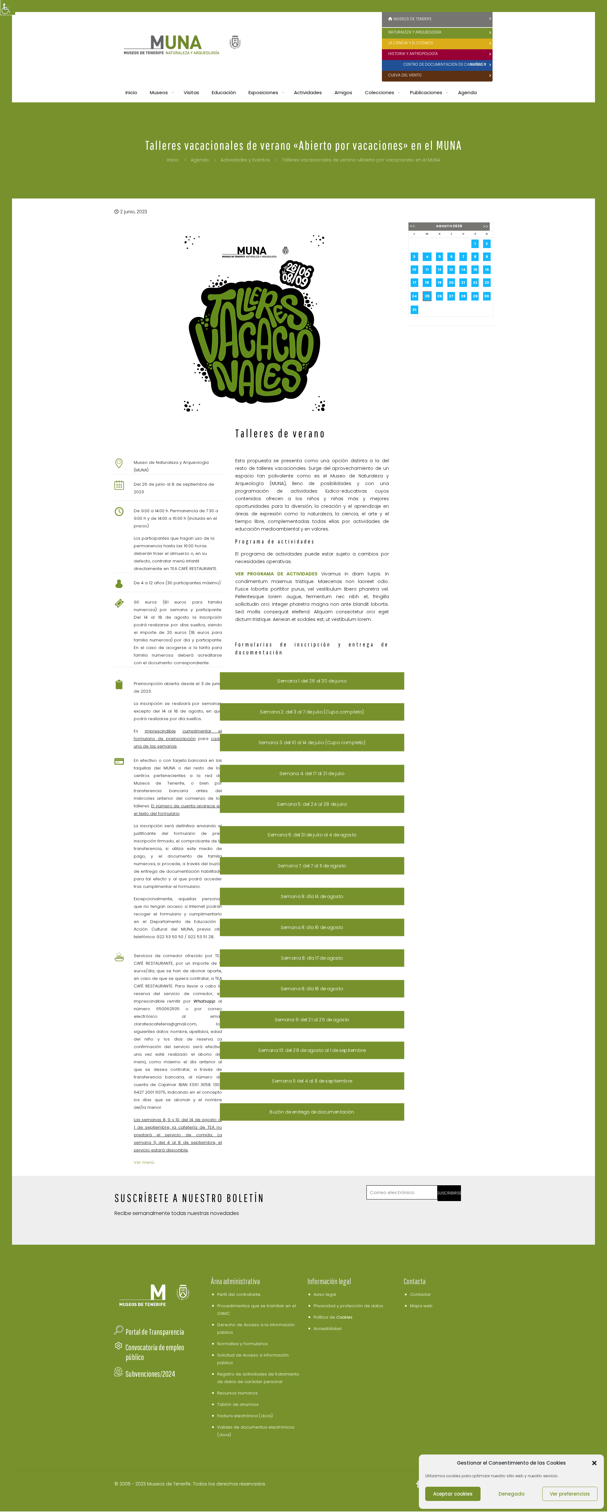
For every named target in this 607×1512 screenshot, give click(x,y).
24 (414, 296)
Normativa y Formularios (242, 1344)
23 (487, 282)
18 (427, 282)
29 (475, 296)
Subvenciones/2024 (150, 1373)
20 (451, 282)
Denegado (511, 1494)
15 (475, 269)
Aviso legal (325, 1294)
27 (451, 296)
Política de (333, 1317)
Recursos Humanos (237, 1393)
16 (487, 269)
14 (463, 269)
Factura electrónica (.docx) (245, 1416)
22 (475, 282)
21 (463, 282)
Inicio (173, 160)
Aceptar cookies (453, 1494)
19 (439, 282)
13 (451, 269)
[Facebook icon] (418, 1485)
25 (427, 296)
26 (439, 296)
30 (486, 296)
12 (439, 269)
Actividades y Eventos (245, 160)
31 (414, 309)
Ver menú (144, 1162)
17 (414, 282)
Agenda (200, 160)
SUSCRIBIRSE (449, 1193)
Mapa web (421, 1306)
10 (414, 269)
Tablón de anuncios (238, 1404)
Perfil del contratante (239, 1294)
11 (427, 269)
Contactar (420, 1294)
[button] (594, 1463)
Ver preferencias (570, 1494)
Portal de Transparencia (155, 1331)
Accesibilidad (327, 1329)
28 (463, 296)
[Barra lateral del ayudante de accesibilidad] (7, 7)
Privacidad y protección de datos (348, 1306)
